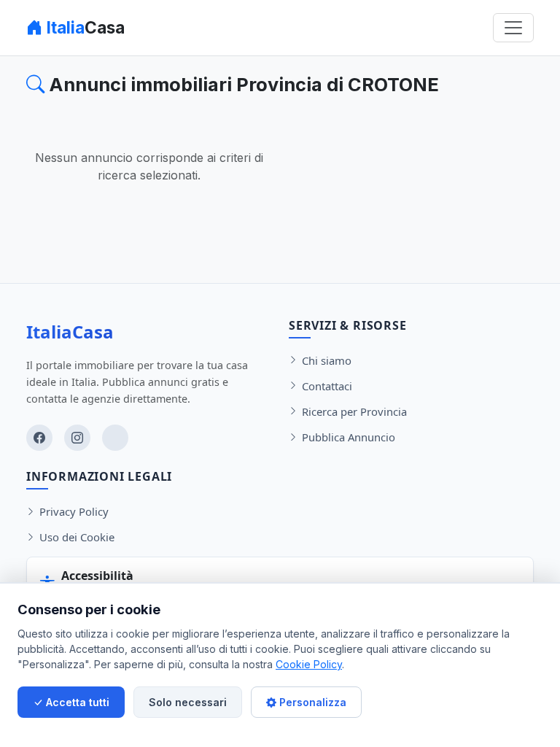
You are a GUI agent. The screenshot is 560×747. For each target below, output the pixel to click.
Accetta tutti (76, 702)
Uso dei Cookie (76, 537)
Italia (84, 27)
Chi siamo (326, 360)
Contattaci (327, 386)
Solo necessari (188, 702)
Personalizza (311, 702)
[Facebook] (39, 438)
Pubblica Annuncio (348, 437)
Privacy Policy (74, 511)
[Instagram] (77, 438)
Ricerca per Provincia (354, 411)
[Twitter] (115, 438)
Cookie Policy (309, 664)
